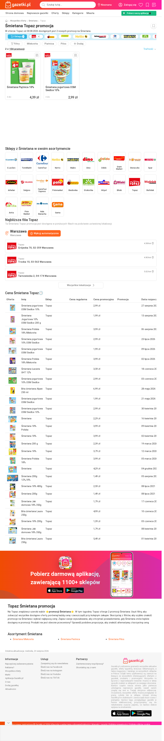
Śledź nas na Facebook (51, 667)
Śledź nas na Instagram (51, 670)
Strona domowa (14, 13)
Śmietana (33, 21)
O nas (7, 682)
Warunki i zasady (99, 724)
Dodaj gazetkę (12, 685)
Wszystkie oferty (18, 21)
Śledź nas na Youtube (51, 674)
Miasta (90, 13)
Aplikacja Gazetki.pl (14, 678)
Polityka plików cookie (139, 724)
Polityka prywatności (118, 724)
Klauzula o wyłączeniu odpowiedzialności (70, 724)
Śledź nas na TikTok (50, 678)
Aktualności (10, 689)
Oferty (55, 13)
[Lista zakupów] (153, 4)
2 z (15, 49)
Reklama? (9, 667)
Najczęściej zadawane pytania (19, 664)
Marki (7, 674)
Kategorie (77, 13)
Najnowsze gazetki (37, 13)
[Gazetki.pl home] (18, 5)
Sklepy (65, 13)
